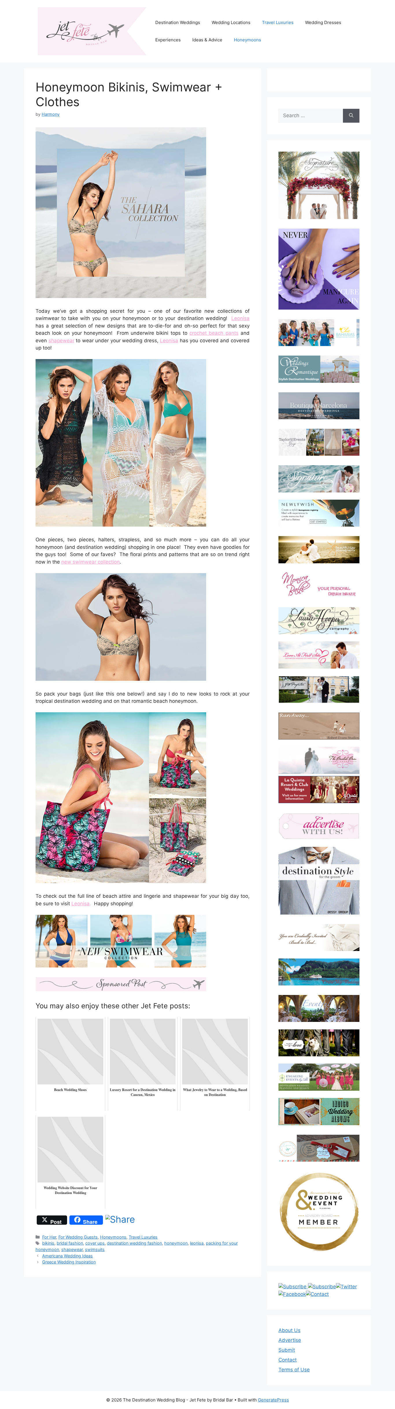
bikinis (48, 1243)
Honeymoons (247, 40)
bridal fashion (70, 1243)
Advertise (289, 1340)
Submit (286, 1350)
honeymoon (176, 1243)
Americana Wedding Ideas (67, 1255)
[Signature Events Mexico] (318, 478)
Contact (287, 1360)
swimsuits (95, 1249)
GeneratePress (273, 1400)
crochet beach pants (214, 333)
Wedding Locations (231, 22)
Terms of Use (294, 1370)
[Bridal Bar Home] (318, 937)
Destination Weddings (177, 22)
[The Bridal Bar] (318, 761)
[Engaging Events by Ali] (318, 1077)
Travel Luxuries (278, 22)
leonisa (197, 1243)
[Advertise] (318, 826)
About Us (289, 1330)
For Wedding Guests (78, 1237)
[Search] (351, 116)
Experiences (168, 40)
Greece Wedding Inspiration (69, 1261)
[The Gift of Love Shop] (318, 1042)
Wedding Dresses (323, 22)
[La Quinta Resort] (318, 801)
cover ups (95, 1243)
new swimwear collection (90, 562)
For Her (49, 1237)
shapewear (61, 340)
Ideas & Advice (207, 40)
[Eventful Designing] (318, 1008)
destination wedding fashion (134, 1243)
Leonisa (240, 318)
